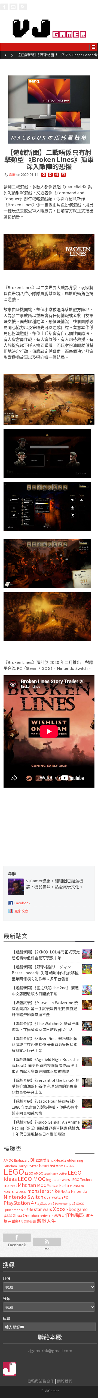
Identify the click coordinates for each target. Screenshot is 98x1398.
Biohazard (21, 1160)
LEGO (14, 1171)
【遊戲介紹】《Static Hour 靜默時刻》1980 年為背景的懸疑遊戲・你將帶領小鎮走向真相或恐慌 (45, 1107)
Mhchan (27, 1184)
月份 (6, 1278)
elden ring (75, 1160)
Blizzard (38, 1160)
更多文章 (21, 911)
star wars (43, 1209)
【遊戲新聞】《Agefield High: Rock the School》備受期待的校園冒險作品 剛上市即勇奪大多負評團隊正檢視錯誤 (45, 1065)
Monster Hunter (58, 1185)
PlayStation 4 (19, 1202)
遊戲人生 (46, 1220)
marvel (10, 1185)
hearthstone (51, 1165)
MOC (41, 1185)
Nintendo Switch (23, 1196)
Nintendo (79, 1191)
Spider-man (12, 1210)
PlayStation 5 (44, 1203)
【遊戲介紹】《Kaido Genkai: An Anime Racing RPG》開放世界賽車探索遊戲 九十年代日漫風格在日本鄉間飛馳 (46, 1128)
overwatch (53, 1197)
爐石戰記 (12, 1221)
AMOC (8, 1160)
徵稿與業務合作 (40, 1381)
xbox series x (41, 1215)
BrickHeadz (56, 1160)
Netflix (65, 1191)
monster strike (43, 1190)
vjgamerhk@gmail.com (49, 1350)
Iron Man (70, 1166)
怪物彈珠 (75, 1214)
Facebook (22, 902)
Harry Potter (28, 1165)
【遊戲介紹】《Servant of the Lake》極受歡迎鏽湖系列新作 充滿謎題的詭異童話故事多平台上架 (45, 1086)
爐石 (90, 1215)
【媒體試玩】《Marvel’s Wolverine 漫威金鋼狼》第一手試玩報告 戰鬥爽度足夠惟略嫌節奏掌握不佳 (45, 1008)
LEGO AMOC (34, 1173)
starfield (27, 1209)
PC (66, 1197)
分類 (6, 1298)
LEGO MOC (31, 1178)
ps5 (72, 1203)
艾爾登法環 (28, 1221)
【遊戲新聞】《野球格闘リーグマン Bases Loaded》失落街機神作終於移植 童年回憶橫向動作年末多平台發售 (45, 972)
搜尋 (6, 1318)
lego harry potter (55, 1173)
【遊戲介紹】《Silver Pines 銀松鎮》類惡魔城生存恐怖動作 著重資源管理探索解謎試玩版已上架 (44, 1044)
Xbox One (21, 1215)
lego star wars (58, 1179)
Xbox (59, 1209)
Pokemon (62, 1203)
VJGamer (49, 1390)
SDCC (80, 1203)
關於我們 (64, 1381)
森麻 (12, 174)
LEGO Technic (82, 1179)
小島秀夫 (58, 1215)
